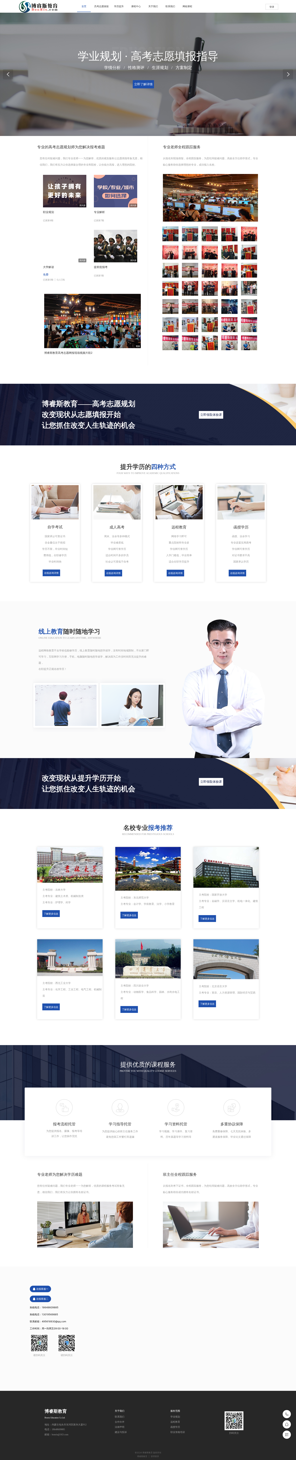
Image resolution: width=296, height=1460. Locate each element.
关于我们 (153, 6)
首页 (84, 6)
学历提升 (119, 6)
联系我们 (170, 6)
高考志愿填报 (101, 6)
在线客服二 (42, 1298)
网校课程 (187, 6)
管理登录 (155, 1456)
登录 (271, 6)
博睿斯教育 (142, 1456)
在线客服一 (42, 1289)
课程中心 (136, 6)
